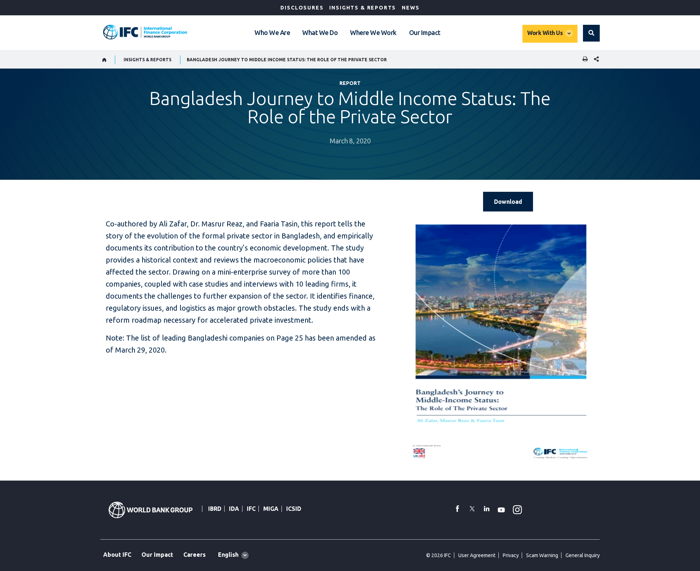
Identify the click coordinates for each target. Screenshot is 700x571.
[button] (591, 33)
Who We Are (272, 32)
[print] (583, 60)
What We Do (320, 32)
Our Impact (424, 32)
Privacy (511, 555)
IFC (251, 508)
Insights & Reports (362, 8)
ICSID (293, 508)
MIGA (271, 508)
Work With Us (545, 33)
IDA (234, 508)
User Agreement (476, 555)
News (410, 8)
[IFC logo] (145, 32)
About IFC (117, 554)
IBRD (214, 508)
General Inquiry (582, 555)
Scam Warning (542, 555)
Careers (194, 554)
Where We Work (373, 32)
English (228, 554)
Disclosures (301, 8)
